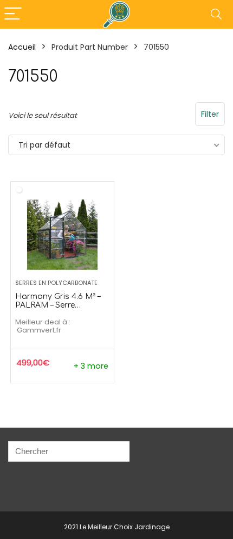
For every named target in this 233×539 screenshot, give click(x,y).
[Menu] (13, 14)
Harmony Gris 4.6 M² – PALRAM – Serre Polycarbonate (57, 305)
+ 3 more (91, 366)
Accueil (22, 47)
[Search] (216, 14)
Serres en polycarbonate (56, 282)
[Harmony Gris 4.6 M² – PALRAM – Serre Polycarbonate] (62, 234)
